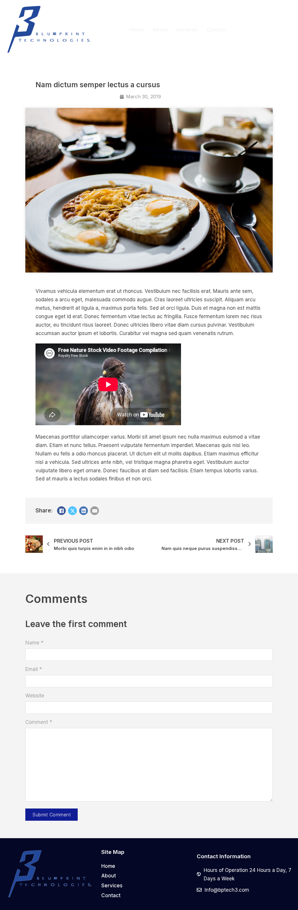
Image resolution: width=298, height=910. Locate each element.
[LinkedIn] (83, 510)
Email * (33, 669)
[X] (72, 510)
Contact (216, 30)
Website (34, 696)
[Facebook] (61, 510)
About (160, 30)
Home (136, 30)
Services (187, 30)
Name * (34, 643)
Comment (38, 722)
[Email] (94, 510)
